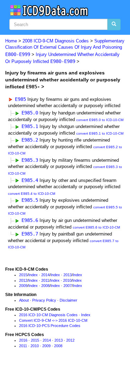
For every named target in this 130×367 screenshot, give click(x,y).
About (24, 300)
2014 (45, 275)
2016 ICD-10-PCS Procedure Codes (49, 326)
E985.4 (29, 180)
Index (33, 275)
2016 (23, 340)
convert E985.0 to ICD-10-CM (99, 120)
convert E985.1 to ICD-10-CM (99, 133)
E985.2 (29, 140)
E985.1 (29, 126)
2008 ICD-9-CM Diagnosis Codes (56, 40)
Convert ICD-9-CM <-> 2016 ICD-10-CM (53, 320)
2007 (67, 286)
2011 (45, 280)
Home (11, 40)
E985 (20, 99)
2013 (67, 275)
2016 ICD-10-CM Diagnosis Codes (48, 315)
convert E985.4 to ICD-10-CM (31, 194)
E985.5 (29, 200)
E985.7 (29, 234)
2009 (23, 286)
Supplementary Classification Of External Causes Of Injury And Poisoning (64, 47)
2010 (67, 280)
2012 (23, 280)
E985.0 (29, 112)
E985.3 (29, 160)
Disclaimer (68, 300)
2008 (45, 286)
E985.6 (29, 220)
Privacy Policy (44, 300)
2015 (23, 275)
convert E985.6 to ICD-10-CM (96, 227)
